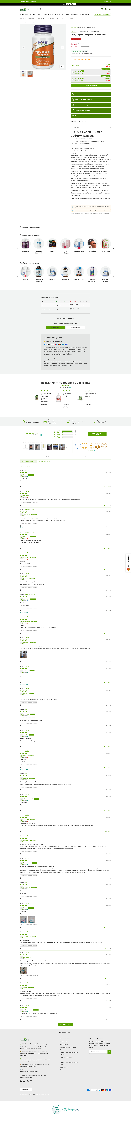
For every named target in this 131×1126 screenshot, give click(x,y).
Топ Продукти (37, 14)
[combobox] (65, 9)
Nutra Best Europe (30, 594)
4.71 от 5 (35, 433)
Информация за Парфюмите (68, 1047)
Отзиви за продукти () (45, 461)
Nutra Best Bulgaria (30, 509)
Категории (58, 14)
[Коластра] (52, 271)
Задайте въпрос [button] (75, 327)
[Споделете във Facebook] (82, 121)
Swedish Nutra (79, 251)
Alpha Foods (105, 251)
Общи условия (64, 1067)
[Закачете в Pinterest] (85, 121)
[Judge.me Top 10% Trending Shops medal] (104, 446)
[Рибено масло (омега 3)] (38, 271)
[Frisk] (52, 243)
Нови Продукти (48, 14)
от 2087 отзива (64, 387)
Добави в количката (91, 85)
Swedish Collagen (65, 252)
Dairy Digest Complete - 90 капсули (32, 22)
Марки (64, 18)
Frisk (52, 251)
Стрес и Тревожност (92, 280)
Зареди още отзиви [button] (65, 1024)
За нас (72, 18)
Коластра (52, 279)
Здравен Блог (64, 1044)
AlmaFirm (92, 251)
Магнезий (65, 279)
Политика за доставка (66, 1057)
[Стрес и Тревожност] (92, 271)
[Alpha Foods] (105, 243)
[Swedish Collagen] (65, 243)
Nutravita (25, 251)
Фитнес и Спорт (85, 14)
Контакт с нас (63, 1042)
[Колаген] (25, 271)
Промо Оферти (24, 14)
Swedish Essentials (38, 252)
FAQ (61, 1070)
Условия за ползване (66, 1060)
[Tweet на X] (79, 121)
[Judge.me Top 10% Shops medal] (97, 446)
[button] (110, 9)
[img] (65, 385)
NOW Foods (73, 31)
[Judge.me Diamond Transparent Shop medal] (78, 446)
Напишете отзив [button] (55, 327)
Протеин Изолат (78, 279)
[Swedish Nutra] (78, 243)
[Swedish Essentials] (38, 243)
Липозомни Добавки (105, 280)
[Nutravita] (25, 243)
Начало (21, 22)
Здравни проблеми (71, 14)
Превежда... (25, 528)
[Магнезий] (65, 271)
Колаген (25, 279)
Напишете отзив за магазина (97, 434)
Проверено (90, 450)
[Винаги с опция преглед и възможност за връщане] (71, 53)
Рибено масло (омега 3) (39, 280)
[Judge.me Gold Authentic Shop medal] (84, 446)
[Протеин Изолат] (78, 271)
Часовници (41, 18)
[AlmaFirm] (92, 243)
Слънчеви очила (53, 18)
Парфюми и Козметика (27, 18)
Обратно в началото (64, 1032)
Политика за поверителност (67, 1050)
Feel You (27, 470)
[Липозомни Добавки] (105, 271)
